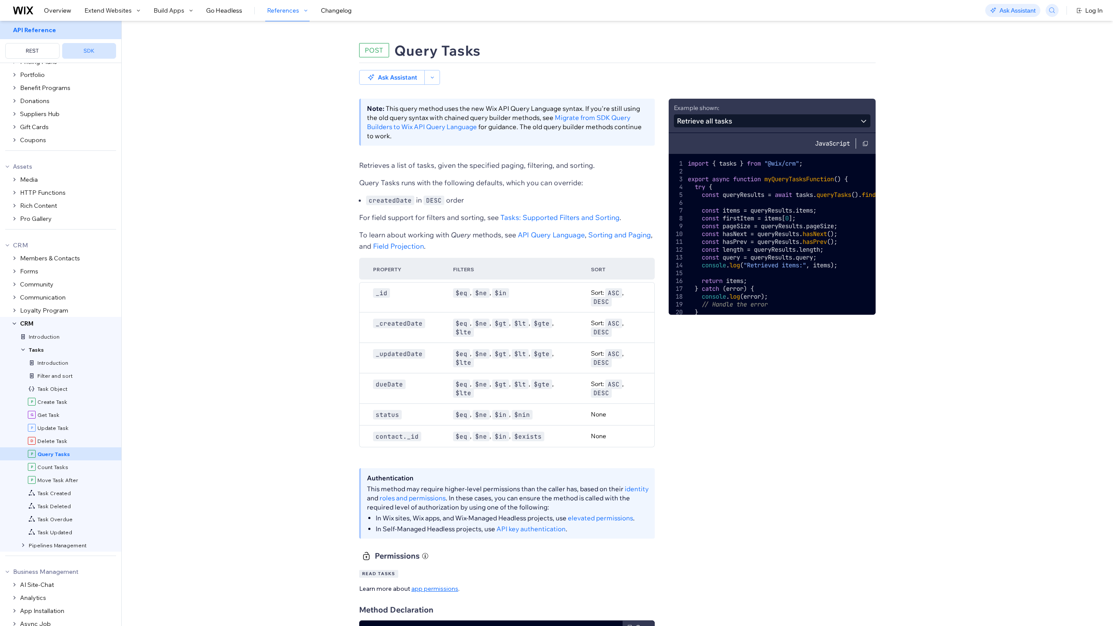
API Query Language (551, 234)
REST (32, 50)
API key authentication (531, 529)
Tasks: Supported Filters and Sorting (560, 217)
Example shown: (696, 108)
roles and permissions (413, 498)
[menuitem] (60, 42)
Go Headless (224, 10)
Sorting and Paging (619, 234)
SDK (88, 50)
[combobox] (772, 120)
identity (637, 489)
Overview (57, 10)
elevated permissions (600, 518)
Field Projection (398, 246)
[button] (392, 77)
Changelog (336, 10)
